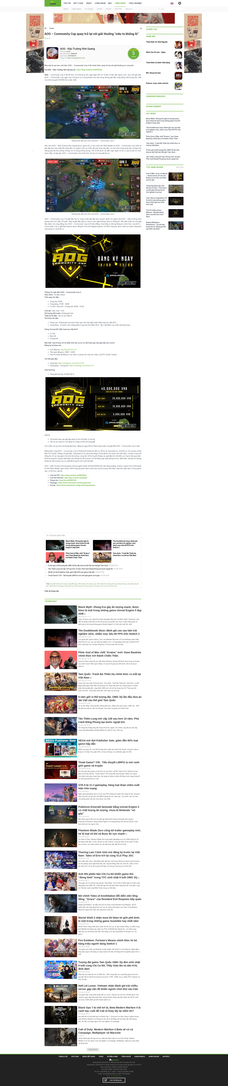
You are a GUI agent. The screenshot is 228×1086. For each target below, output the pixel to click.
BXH (110, 3)
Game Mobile (139, 1056)
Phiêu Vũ (47, 38)
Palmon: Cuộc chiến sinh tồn (157, 83)
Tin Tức (67, 3)
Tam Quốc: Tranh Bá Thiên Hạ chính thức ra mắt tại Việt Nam (124, 554)
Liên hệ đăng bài (116, 1080)
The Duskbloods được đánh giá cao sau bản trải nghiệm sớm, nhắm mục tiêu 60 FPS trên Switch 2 (125, 544)
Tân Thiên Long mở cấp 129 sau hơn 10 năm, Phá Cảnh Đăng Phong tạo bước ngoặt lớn (80, 569)
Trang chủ (63, 1056)
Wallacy (129, 9)
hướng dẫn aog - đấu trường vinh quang (76, 586)
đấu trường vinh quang (60, 584)
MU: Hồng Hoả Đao (153, 73)
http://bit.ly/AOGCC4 (69, 350)
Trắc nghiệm (135, 3)
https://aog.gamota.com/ (76, 58)
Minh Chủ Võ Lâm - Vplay (155, 52)
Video (89, 3)
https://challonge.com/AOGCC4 (81, 366)
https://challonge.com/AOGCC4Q (71, 363)
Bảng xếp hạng (88, 1056)
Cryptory (118, 9)
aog (51, 584)
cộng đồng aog (131, 584)
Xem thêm (179, 167)
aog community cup (96, 586)
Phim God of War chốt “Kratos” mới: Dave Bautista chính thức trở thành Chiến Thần (78, 555)
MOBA (68, 51)
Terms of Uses (111, 1076)
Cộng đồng (120, 3)
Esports (166, 1056)
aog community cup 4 (110, 586)
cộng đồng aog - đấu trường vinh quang (80, 584)
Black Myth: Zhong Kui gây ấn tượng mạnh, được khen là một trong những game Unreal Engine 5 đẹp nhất (77, 544)
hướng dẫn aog (121, 584)
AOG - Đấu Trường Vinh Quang (77, 48)
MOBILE (66, 9)
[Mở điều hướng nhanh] (141, 27)
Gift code (78, 3)
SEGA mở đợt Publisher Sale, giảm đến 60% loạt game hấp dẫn (71, 572)
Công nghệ (100, 3)
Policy (120, 1076)
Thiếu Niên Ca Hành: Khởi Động (158, 63)
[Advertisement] (93, 513)
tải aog (114, 584)
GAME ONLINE (76, 9)
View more (92, 1049)
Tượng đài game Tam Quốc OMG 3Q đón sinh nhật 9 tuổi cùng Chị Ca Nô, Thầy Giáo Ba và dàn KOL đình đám (109, 965)
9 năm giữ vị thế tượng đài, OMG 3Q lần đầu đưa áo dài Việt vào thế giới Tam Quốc (78, 565)
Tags (48, 584)
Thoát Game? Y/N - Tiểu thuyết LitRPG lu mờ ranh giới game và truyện (74, 575)
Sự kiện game (112, 1056)
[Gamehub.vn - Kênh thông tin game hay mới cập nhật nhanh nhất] (53, 3)
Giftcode (75, 1056)
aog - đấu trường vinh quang (102, 584)
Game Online (154, 1056)
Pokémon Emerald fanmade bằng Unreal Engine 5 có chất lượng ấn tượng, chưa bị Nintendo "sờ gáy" (108, 810)
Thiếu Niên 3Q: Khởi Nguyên (157, 42)
